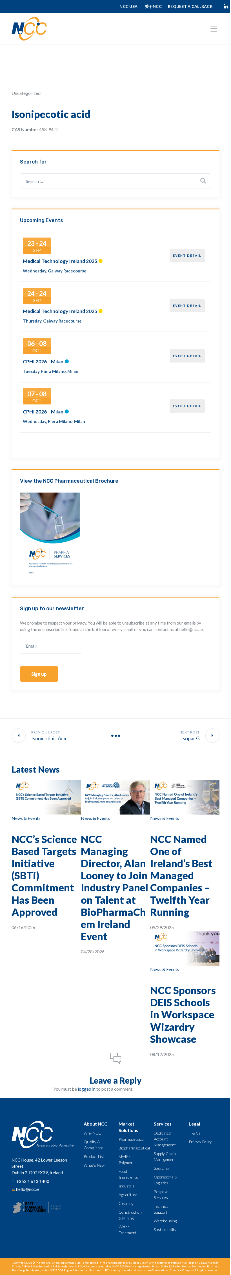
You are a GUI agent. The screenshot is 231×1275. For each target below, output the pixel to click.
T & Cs (195, 1133)
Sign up (39, 674)
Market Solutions (128, 1127)
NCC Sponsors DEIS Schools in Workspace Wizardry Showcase (183, 1014)
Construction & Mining (130, 1215)
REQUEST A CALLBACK (190, 6)
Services (163, 1123)
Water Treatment (128, 1229)
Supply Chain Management (165, 1156)
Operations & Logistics (165, 1180)
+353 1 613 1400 (32, 1181)
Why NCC (92, 1133)
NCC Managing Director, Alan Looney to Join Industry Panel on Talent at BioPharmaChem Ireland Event (114, 888)
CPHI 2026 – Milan (43, 361)
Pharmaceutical (132, 1139)
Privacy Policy (200, 1141)
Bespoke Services (161, 1194)
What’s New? (95, 1165)
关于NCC (153, 6)
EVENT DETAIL (187, 255)
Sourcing (161, 1168)
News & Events (26, 818)
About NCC (95, 1123)
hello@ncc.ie (27, 1189)
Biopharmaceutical (134, 1148)
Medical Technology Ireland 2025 (60, 261)
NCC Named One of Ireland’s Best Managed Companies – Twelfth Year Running (181, 875)
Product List (94, 1156)
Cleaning (126, 1203)
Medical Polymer (126, 1159)
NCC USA (128, 6)
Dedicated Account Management (165, 1139)
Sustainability (165, 1229)
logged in (86, 1088)
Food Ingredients (128, 1174)
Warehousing (165, 1220)
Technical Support (161, 1209)
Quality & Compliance (93, 1144)
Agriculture (128, 1194)
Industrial (127, 1186)
